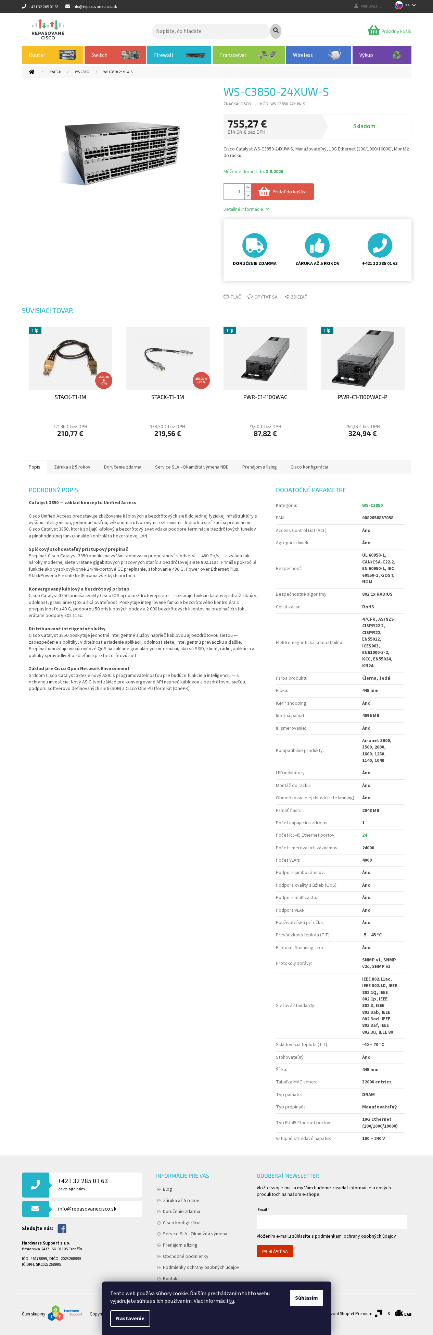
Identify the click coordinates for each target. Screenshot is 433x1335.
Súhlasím (306, 1298)
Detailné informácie (243, 209)
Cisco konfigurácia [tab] (309, 467)
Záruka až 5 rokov (181, 1200)
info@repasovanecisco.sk (87, 1209)
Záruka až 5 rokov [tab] (72, 467)
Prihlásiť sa (275, 1251)
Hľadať (275, 31)
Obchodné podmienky (185, 1256)
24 (364, 835)
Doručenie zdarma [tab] (122, 467)
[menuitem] (53, 55)
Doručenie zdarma (181, 1211)
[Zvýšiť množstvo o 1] (247, 188)
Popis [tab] (34, 467)
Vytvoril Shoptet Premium (348, 1314)
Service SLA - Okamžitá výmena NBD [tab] (192, 467)
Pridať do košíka (289, 191)
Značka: (237, 104)
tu (231, 1301)
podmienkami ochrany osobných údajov (355, 1236)
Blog (167, 1189)
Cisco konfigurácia (182, 1222)
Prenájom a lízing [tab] (259, 467)
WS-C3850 (372, 505)
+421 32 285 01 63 (83, 1184)
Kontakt (171, 1278)
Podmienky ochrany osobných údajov (201, 1267)
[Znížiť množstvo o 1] (247, 195)
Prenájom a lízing (180, 1245)
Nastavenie (130, 1318)
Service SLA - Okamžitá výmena (195, 1233)
